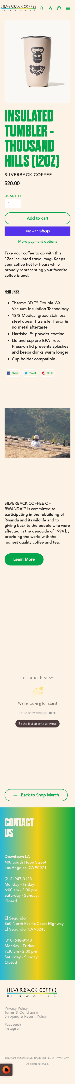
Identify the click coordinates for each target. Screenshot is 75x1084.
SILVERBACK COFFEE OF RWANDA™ (48, 1058)
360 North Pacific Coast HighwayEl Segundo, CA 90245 (34, 924)
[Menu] (68, 8)
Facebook (13, 1024)
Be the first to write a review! (37, 724)
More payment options (37, 241)
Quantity (13, 196)
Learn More (24, 559)
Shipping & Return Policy (26, 1016)
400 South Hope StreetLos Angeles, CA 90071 (25, 862)
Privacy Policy (16, 1008)
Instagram (13, 1028)
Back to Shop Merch (39, 795)
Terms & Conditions (21, 1012)
